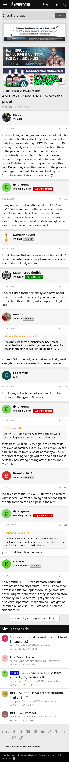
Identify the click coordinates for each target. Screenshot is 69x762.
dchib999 (15, 716)
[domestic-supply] (34, 56)
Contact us (9, 755)
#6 (65, 386)
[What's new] (57, 4)
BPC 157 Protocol (23, 713)
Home (6, 758)
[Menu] (5, 4)
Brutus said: (11, 428)
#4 (65, 286)
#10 (65, 575)
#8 (65, 487)
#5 (65, 328)
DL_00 (8, 107)
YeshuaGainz (17, 661)
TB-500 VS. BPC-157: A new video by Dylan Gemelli (35, 674)
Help (59, 755)
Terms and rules (27, 755)
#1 (65, 128)
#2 (65, 198)
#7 (65, 420)
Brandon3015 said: (14, 533)
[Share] (60, 129)
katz (12, 645)
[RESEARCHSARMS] (34, 78)
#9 (65, 525)
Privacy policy (46, 755)
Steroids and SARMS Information (33, 645)
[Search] (64, 4)
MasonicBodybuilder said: (19, 336)
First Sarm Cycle (22, 657)
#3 (65, 248)
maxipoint (15, 701)
